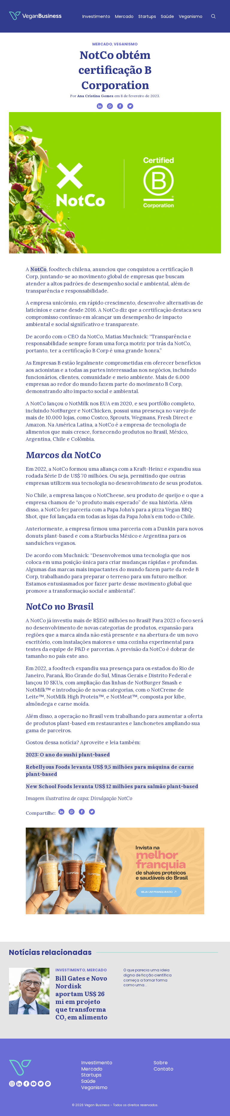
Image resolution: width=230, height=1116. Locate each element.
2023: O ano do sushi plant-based (68, 754)
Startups (147, 16)
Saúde (167, 16)
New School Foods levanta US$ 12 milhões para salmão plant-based (112, 786)
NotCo (38, 269)
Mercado (124, 16)
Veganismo (190, 16)
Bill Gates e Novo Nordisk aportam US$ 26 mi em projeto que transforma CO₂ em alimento (81, 997)
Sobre (161, 1062)
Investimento (96, 16)
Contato (163, 1068)
